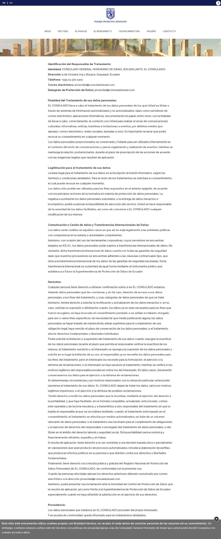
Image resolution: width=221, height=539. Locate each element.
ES (4, 3)
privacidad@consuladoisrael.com (95, 84)
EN (11, 3)
